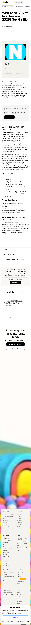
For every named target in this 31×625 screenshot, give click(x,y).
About (18, 574)
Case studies (20, 531)
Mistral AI (19, 529)
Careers (19, 576)
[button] (15, 34)
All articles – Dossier (7, 6)
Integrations (6, 560)
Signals (5, 554)
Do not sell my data (8, 594)
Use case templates (8, 576)
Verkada (19, 518)
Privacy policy (6, 590)
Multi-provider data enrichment (8, 549)
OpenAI (19, 514)
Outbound (6, 526)
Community (6, 581)
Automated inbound (8, 514)
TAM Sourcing (6, 531)
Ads (4, 544)
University (5, 574)
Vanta (18, 516)
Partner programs (7, 578)
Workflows (6, 556)
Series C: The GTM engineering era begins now (22, 549)
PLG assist (6, 520)
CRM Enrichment (7, 529)
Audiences (6, 552)
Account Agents (7, 540)
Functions (5, 558)
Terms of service (7, 592)
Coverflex (19, 524)
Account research (8, 516)
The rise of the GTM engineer (22, 539)
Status (19, 583)
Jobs (18, 578)
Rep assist (6, 522)
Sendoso (19, 520)
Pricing (5, 563)
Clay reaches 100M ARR (22, 544)
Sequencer (6, 547)
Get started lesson (8, 572)
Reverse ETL (6, 524)
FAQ (4, 583)
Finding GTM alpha (22, 541)
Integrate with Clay (22, 581)
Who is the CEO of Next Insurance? (13, 254)
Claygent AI (6, 538)
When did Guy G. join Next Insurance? (14, 259)
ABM (4, 518)
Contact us (20, 572)
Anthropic (19, 522)
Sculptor (5, 542)
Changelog (6, 565)
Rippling (19, 526)
